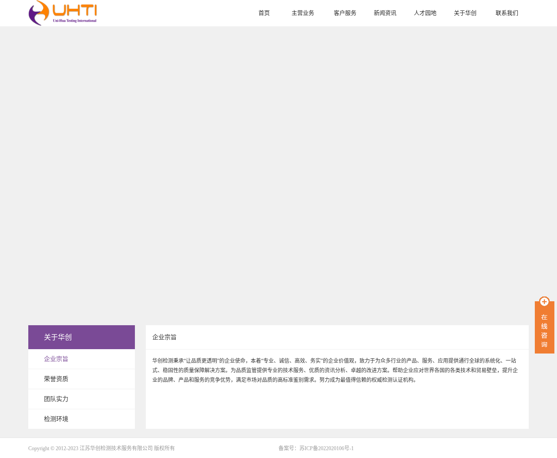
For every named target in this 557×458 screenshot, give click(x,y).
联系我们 (507, 13)
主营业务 (303, 13)
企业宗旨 (56, 359)
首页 (264, 13)
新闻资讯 (385, 13)
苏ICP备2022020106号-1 (326, 448)
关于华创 (465, 13)
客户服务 (345, 13)
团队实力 (56, 399)
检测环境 (56, 419)
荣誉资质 (56, 379)
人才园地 (425, 13)
